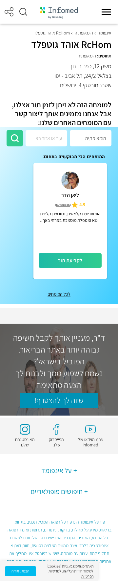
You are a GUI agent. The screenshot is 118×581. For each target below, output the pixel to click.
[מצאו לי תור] (15, 138)
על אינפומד (56, 470)
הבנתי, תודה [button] (20, 571)
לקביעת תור (70, 260)
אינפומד (104, 33)
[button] (23, 12)
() (63, 205)
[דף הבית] (59, 12)
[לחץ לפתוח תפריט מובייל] (106, 12)
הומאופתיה (84, 33)
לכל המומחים (59, 294)
